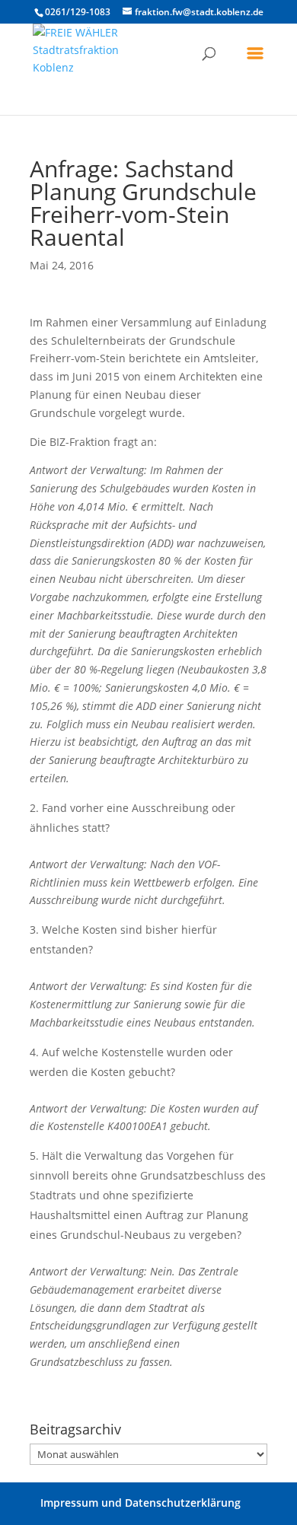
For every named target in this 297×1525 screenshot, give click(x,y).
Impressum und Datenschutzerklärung (140, 1502)
